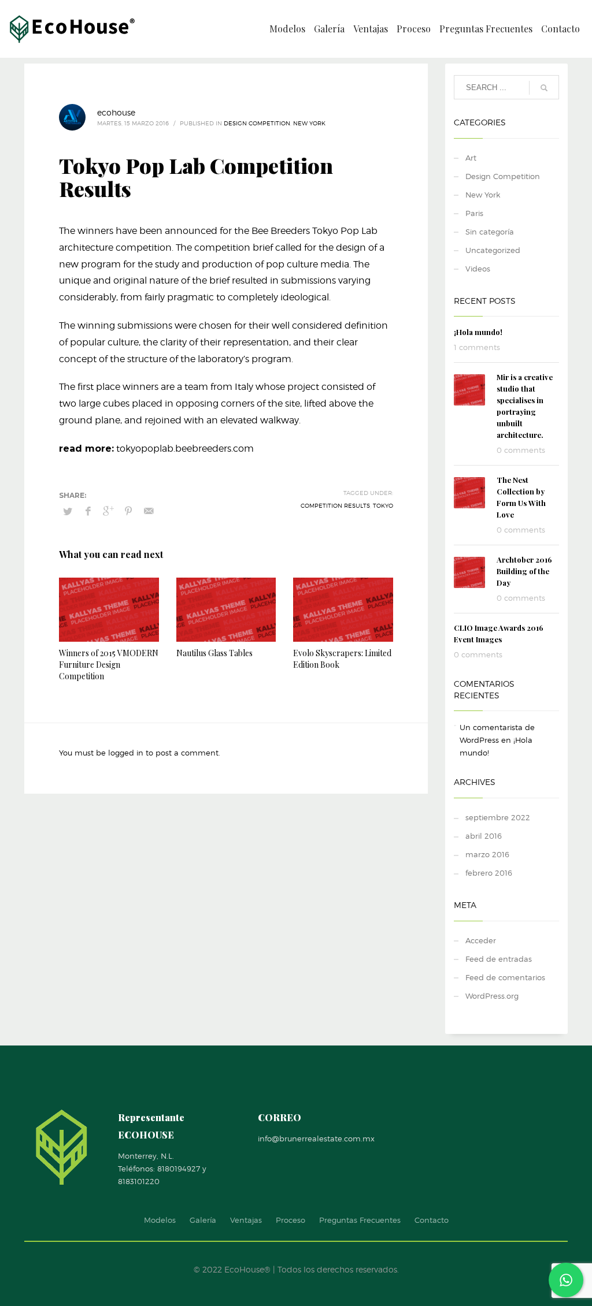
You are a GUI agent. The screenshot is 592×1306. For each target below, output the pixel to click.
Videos (477, 268)
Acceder (480, 940)
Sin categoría (489, 231)
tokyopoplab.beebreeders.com (185, 448)
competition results (335, 505)
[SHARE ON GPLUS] (108, 511)
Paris (474, 213)
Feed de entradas (498, 958)
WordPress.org (492, 995)
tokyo (383, 505)
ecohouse (116, 112)
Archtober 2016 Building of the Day (524, 571)
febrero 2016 (488, 872)
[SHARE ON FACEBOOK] (88, 511)
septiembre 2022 (497, 817)
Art (470, 157)
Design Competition (257, 123)
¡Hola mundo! (478, 332)
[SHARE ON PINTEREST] (128, 511)
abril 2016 (483, 835)
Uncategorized (492, 250)
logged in (127, 752)
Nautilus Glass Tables (214, 653)
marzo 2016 (487, 854)
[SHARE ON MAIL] (148, 511)
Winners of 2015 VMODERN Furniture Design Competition (108, 665)
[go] (544, 88)
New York (309, 123)
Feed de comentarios (505, 977)
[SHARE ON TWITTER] (67, 511)
